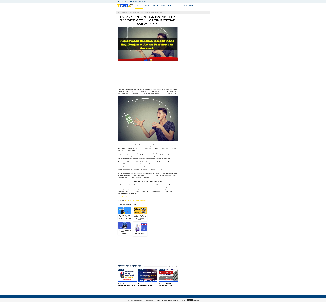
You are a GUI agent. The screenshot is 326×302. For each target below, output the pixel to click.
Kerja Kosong (150, 5)
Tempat (177, 5)
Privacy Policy (125, 1)
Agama (170, 5)
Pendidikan (161, 5)
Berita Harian (125, 197)
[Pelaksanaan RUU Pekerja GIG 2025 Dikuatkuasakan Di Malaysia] (168, 275)
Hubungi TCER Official (135, 1)
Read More (196, 300)
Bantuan (139, 5)
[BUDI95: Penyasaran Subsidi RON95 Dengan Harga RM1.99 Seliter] (127, 275)
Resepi (185, 5)
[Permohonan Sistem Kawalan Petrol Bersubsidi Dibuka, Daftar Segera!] (147, 275)
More (191, 5)
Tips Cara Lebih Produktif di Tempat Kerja (135, 200)
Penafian (144, 1)
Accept (189, 300)
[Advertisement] (148, 75)
